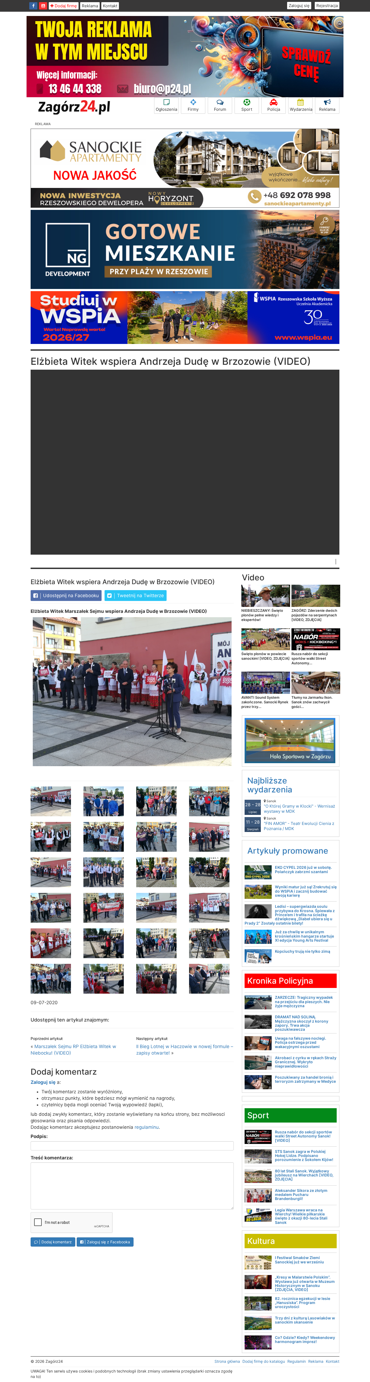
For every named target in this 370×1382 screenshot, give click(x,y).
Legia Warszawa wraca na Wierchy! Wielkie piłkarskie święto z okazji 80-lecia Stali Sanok (301, 1216)
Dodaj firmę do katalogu (263, 1361)
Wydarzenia (301, 109)
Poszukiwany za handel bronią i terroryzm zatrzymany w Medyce (305, 1079)
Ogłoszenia (166, 109)
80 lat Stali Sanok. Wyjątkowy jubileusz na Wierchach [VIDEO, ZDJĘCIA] (304, 1175)
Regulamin (296, 1361)
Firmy (193, 109)
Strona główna (227, 1361)
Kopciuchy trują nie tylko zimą (302, 951)
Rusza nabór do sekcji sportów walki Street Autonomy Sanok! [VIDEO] (303, 1136)
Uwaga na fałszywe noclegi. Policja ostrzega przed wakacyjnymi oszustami (300, 1042)
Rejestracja (327, 5)
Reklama (90, 5)
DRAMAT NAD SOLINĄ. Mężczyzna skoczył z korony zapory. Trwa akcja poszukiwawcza (301, 1023)
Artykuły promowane (287, 851)
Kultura (261, 1241)
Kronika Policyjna (280, 981)
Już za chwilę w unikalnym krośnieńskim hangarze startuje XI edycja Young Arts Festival (304, 935)
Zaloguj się (299, 5)
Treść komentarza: (52, 1157)
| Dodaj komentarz (55, 1242)
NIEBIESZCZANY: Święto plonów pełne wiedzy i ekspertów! (262, 615)
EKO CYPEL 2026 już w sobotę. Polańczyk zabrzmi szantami (303, 869)
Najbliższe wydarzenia (269, 785)
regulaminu (147, 1127)
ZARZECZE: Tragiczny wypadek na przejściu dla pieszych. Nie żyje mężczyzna (304, 1001)
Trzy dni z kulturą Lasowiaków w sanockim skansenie (305, 1320)
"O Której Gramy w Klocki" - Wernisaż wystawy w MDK (299, 806)
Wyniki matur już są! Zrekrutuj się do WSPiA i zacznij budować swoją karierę (306, 891)
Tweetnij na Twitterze (140, 595)
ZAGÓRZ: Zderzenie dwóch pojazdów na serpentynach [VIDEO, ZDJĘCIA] (314, 615)
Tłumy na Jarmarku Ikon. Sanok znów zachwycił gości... (312, 702)
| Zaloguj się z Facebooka (106, 1242)
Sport (246, 109)
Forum (220, 109)
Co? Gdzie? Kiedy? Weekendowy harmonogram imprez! (305, 1339)
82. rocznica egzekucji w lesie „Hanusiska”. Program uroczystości (302, 1302)
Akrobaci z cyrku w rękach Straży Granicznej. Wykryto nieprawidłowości (305, 1061)
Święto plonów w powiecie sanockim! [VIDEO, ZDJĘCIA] (265, 656)
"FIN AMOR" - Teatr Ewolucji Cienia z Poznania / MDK (299, 823)
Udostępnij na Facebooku (70, 595)
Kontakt (110, 5)
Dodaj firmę (65, 5)
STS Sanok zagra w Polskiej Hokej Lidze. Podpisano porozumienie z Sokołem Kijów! (304, 1155)
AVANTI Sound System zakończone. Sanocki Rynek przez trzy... (264, 702)
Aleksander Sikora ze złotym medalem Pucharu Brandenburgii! (301, 1194)
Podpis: (39, 1136)
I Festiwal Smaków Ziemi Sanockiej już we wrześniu (299, 1259)
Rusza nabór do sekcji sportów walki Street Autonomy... (309, 658)
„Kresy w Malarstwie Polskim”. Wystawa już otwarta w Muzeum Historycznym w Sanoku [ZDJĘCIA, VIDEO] (305, 1283)
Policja (273, 109)
